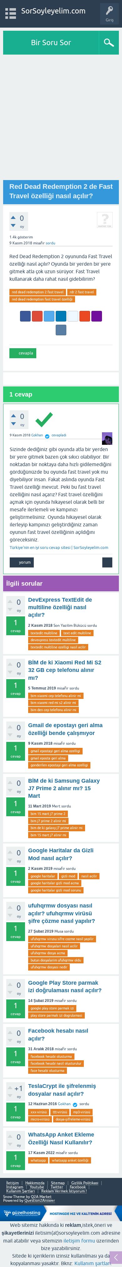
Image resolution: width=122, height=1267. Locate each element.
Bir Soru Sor (51, 42)
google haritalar (43, 876)
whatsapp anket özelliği (70, 1160)
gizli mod (68, 876)
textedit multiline (44, 633)
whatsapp (38, 1160)
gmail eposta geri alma (48, 758)
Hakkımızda (34, 1183)
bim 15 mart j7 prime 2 (48, 814)
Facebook (78, 1187)
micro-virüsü (40, 1119)
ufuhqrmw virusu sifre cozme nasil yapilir (62, 939)
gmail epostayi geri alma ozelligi (55, 751)
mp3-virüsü (81, 1112)
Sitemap (58, 1183)
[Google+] (37, 316)
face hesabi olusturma (47, 1071)
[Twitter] (49, 316)
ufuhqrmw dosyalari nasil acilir (54, 946)
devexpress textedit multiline (53, 640)
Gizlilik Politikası (84, 1183)
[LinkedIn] (61, 316)
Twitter (57, 1187)
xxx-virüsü (39, 1112)
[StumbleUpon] (84, 316)
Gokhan (64, 1104)
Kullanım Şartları (20, 1191)
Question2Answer (39, 1200)
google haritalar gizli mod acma (55, 883)
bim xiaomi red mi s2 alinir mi (53, 703)
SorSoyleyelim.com (53, 11)
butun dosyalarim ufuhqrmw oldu (56, 960)
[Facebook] (25, 316)
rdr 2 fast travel (82, 292)
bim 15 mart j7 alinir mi (48, 835)
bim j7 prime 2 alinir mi (48, 821)
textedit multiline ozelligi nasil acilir (58, 647)
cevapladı (59, 435)
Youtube (37, 1187)
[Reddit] (73, 316)
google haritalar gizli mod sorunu (56, 890)
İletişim (12, 1183)
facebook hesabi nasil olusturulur (56, 1063)
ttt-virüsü (60, 1112)
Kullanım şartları (92, 1263)
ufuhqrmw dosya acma (48, 953)
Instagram (14, 1187)
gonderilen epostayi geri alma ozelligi (59, 765)
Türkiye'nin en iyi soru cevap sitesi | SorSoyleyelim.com (59, 547)
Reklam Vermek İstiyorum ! (64, 1191)
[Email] (96, 316)
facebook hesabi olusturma (51, 1056)
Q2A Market (41, 1197)
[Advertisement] (61, 119)
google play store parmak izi (52, 1008)
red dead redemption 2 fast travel (38, 292)
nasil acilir (89, 876)
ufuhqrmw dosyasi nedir (49, 967)
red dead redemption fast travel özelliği (42, 299)
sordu (50, 243)
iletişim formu (79, 1240)
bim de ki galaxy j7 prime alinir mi (57, 828)
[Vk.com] (61, 330)
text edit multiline (77, 633)
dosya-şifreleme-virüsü (73, 1119)
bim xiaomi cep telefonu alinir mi (56, 696)
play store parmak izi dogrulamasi (56, 1015)
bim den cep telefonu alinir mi (53, 710)
